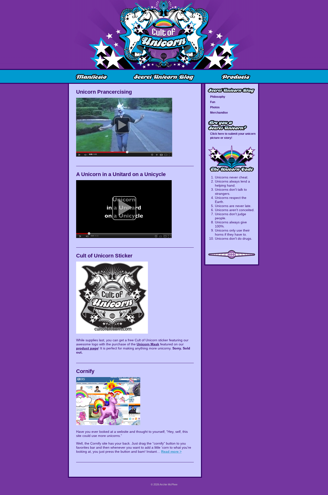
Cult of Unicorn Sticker (104, 256)
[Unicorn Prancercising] (124, 155)
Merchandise (219, 112)
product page (87, 348)
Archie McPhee (168, 484)
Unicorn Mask (148, 344)
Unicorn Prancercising (104, 92)
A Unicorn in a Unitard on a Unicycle (121, 174)
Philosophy (217, 96)
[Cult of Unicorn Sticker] (112, 332)
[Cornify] (108, 424)
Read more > (171, 451)
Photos (215, 107)
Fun (212, 102)
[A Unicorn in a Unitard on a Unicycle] (124, 237)
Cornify (85, 371)
